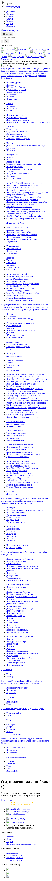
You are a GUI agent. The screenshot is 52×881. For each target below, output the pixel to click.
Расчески (10, 148)
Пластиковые (12, 251)
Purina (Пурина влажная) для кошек (22, 398)
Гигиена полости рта (15, 134)
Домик (23, 738)
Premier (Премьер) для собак (19, 298)
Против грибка (13, 627)
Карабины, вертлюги (16, 92)
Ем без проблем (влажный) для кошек (23, 405)
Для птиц (33, 552)
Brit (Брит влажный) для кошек (20, 386)
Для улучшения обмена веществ (20, 608)
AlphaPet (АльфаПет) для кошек (20, 463)
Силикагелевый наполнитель (19, 445)
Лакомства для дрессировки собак (21, 234)
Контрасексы (12, 589)
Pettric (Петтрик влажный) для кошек (23, 396)
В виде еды (11, 752)
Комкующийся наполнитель (19, 452)
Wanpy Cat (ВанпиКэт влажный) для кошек (26, 403)
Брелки (9, 103)
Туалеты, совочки (40, 309)
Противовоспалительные (17, 630)
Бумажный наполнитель (17, 456)
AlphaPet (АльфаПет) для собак (20, 276)
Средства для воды (20, 709)
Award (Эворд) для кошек (17, 466)
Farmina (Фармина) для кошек (19, 487)
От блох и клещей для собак (19, 658)
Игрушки (15, 307)
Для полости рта (13, 613)
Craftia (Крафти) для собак (18, 286)
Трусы (9, 260)
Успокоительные (13, 578)
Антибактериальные (15, 663)
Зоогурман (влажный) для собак (21, 204)
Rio (7, 699)
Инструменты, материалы (18, 561)
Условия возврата (14, 860)
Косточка (10, 176)
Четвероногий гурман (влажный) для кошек (26, 407)
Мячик (9, 363)
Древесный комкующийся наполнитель (24, 454)
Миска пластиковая (15, 435)
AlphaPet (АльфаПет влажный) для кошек (25, 374)
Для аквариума (37, 709)
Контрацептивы (13, 564)
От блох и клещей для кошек (19, 580)
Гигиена (36, 305)
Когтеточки (35, 307)
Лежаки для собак (24, 73)
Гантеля (10, 171)
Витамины (6, 498)
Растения (10, 729)
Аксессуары (16, 68)
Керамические (12, 246)
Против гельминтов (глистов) (19, 559)
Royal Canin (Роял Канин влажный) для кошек (27, 400)
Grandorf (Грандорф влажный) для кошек (24, 388)
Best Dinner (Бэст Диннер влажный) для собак (27, 192)
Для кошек (6, 552)
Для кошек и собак (20, 552)
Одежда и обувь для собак (34, 75)
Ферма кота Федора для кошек (20, 415)
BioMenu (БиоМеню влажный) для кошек (25, 381)
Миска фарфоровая (15, 440)
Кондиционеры (13, 529)
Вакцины (10, 639)
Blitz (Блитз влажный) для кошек (21, 384)
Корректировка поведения (18, 138)
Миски (4, 309)
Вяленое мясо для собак (17, 227)
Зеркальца (11, 692)
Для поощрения (13, 325)
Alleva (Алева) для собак (17, 274)
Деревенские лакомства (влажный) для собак (26, 202)
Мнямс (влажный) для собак (19, 207)
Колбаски (10, 328)
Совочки (10, 492)
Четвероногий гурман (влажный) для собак (26, 211)
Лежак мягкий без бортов (18, 223)
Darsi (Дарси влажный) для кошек (21, 412)
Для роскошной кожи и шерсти (20, 330)
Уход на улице (12, 519)
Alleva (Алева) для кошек (17, 461)
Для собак (42, 552)
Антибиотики (12, 623)
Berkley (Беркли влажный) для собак (23, 190)
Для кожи (10, 571)
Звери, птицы (12, 370)
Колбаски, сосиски (14, 230)
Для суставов (12, 575)
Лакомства (16, 683)
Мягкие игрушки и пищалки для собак (24, 164)
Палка (9, 159)
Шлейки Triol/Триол (15, 87)
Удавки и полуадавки (16, 89)
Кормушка (6, 683)
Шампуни (10, 508)
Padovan (10, 697)
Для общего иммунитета (17, 120)
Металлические (13, 248)
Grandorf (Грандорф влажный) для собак (24, 218)
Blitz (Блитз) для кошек (16, 470)
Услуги (9, 841)
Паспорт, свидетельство (22, 503)
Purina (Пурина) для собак (18, 291)
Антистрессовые (14, 606)
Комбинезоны (12, 267)
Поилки (23, 501)
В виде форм (12, 155)
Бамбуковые (11, 253)
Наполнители (14, 309)
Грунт (9, 727)
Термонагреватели (14, 734)
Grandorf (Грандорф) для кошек (20, 475)
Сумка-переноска (14, 547)
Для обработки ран (15, 611)
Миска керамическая (15, 431)
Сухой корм (6, 78)
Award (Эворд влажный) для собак (22, 185)
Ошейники (11, 94)
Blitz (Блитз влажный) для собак (21, 188)
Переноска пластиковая (17, 545)
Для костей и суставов (16, 117)
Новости (10, 837)
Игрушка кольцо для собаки (19, 169)
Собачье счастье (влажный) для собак (23, 209)
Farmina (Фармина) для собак (19, 300)
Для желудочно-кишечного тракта (21, 596)
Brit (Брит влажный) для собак (20, 195)
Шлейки (10, 85)
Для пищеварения (14, 665)
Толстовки (11, 262)
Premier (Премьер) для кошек (19, 485)
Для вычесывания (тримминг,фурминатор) (25, 145)
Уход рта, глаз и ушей (16, 515)
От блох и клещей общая (17, 585)
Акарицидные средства (17, 632)
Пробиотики (12, 644)
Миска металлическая (16, 433)
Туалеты (10, 127)
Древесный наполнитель (17, 449)
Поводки (10, 97)
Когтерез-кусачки (14, 356)
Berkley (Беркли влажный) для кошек (23, 377)
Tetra (8, 674)
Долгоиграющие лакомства (18, 237)
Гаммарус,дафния (14, 713)
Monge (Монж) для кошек (18, 478)
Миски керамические (16, 757)
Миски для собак (14, 75)
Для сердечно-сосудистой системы (22, 566)
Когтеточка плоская (15, 424)
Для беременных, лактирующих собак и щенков (28, 122)
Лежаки (44, 307)
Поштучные (6, 554)
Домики (23, 681)
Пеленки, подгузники (16, 136)
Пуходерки (11, 533)
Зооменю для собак (15, 295)
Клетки (39, 681)
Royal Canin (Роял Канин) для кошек (22, 482)
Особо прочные (13, 178)
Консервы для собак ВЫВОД (19, 214)
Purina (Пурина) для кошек (18, 480)
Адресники (11, 108)
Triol (8, 768)
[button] (6, 45)
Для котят (10, 333)
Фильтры (10, 724)
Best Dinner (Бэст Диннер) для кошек (23, 468)
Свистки (10, 111)
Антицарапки (12, 342)
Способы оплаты (14, 855)
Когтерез (10, 143)
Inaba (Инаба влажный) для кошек (21, 391)
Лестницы (11, 690)
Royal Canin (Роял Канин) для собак (22, 293)
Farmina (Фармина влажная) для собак (23, 197)
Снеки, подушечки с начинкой (20, 323)
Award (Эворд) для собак (17, 279)
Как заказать (12, 853)
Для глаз (10, 618)
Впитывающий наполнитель (19, 447)
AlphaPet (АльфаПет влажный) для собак (25, 183)
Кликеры (10, 106)
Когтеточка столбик (15, 421)
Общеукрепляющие (15, 335)
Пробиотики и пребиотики (18, 592)
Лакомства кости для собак (18, 232)
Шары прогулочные (15, 748)
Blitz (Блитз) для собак (16, 281)
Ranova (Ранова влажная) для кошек (22, 417)
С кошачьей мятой (14, 337)
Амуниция (6, 68)
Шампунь (10, 150)
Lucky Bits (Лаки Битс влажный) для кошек (26, 393)
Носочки (10, 258)
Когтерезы (11, 536)
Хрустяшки (11, 242)
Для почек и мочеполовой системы (22, 568)
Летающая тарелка (14, 166)
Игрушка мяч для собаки (17, 174)
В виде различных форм (17, 688)
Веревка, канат (13, 162)
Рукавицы (11, 541)
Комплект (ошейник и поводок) (20, 319)
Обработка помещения (16, 131)
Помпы (9, 731)
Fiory (8, 704)
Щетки (9, 538)
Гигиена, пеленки (9, 71)
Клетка (39, 738)
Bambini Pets (12, 702)
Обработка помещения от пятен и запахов (25, 510)
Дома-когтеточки (14, 426)
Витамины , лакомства (21, 305)
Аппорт (9, 157)
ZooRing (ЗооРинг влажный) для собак (24, 216)
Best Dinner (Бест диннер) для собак (22, 284)
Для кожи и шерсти (15, 115)
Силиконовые (12, 438)
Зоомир (9, 676)
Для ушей (10, 620)
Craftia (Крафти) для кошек (18, 473)
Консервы (11, 73)
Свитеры (10, 265)
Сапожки (10, 270)
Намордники (12, 99)
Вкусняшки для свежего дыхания (21, 239)
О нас (9, 839)
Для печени (11, 573)
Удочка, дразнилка (14, 360)
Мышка (9, 367)
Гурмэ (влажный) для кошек (19, 410)
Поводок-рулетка (14, 82)
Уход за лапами (13, 129)
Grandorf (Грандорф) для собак (20, 288)
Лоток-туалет (12, 494)
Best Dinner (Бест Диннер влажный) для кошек (27, 379)
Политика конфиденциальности (21, 844)
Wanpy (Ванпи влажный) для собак (22, 199)
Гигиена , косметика (10, 738)
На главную (6, 800)
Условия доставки (14, 857)
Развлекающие (13, 365)
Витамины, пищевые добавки (36, 68)
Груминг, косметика (27, 71)
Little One (10, 764)
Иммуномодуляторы (15, 615)
